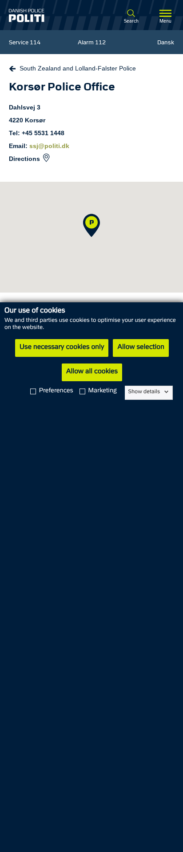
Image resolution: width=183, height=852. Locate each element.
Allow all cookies (92, 372)
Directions (24, 158)
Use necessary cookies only (62, 347)
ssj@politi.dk (49, 145)
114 (35, 43)
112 (100, 43)
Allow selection (140, 347)
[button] (91, 225)
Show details (144, 392)
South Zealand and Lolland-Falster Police (78, 68)
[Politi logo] (39, 15)
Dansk (165, 43)
